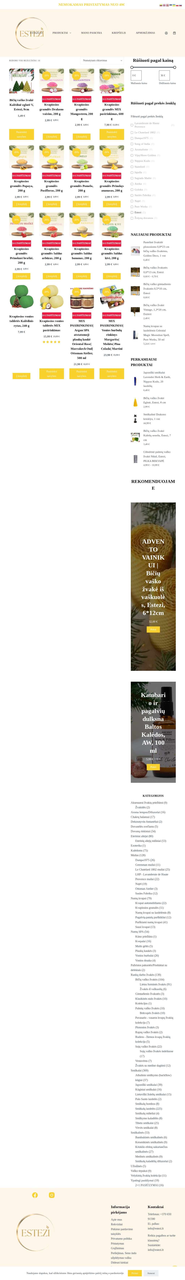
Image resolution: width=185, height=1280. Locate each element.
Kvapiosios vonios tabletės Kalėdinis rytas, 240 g (21, 321)
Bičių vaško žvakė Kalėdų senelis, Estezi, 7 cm (157, 435)
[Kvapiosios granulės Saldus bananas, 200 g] (81, 225)
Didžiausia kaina (167, 83)
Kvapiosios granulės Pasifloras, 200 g (51, 186)
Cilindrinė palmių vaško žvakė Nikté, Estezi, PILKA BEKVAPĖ (157, 456)
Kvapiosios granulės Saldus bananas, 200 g (81, 253)
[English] (164, 5)
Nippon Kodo (142, 160)
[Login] (166, 33)
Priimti (135, 1273)
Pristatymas (117, 1243)
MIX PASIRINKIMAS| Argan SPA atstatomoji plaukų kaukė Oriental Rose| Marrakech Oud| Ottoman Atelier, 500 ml (81, 339)
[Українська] (174, 5)
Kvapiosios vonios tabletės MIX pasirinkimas (52, 325)
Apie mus (116, 1219)
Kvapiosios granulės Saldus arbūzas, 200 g (51, 253)
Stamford (140, 166)
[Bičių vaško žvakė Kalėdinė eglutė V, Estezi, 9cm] (21, 81)
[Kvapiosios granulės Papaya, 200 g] (21, 157)
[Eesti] (171, 5)
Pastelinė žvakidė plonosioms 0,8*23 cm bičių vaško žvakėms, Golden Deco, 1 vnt (156, 249)
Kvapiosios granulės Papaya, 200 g (21, 186)
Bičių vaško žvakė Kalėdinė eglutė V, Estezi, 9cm (22, 104)
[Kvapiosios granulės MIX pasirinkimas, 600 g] (112, 81)
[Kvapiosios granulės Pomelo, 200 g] (81, 157)
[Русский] (180, 5)
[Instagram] (52, 1195)
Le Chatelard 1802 (145, 132)
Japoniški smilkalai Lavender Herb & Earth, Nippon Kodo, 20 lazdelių (157, 379)
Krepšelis (119, 33)
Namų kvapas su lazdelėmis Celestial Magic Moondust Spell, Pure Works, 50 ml (156, 333)
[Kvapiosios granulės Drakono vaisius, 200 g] (51, 81)
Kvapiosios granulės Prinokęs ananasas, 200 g (112, 186)
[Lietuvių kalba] (161, 5)
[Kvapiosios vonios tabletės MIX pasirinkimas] (51, 297)
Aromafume (141, 149)
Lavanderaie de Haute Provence (147, 125)
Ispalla (138, 172)
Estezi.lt (36, 33)
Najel (138, 201)
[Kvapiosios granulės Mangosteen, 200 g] (81, 81)
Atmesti (151, 1273)
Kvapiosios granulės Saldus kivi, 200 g (111, 253)
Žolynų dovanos (144, 218)
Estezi (138, 212)
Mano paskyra (91, 33)
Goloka (139, 189)
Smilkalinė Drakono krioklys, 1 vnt (154, 416)
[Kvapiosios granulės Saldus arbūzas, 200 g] (51, 225)
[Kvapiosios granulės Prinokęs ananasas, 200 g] (112, 157)
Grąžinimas (117, 1248)
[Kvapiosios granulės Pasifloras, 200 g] (51, 157)
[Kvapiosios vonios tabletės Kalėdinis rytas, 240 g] (21, 297)
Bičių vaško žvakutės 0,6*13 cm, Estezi (155, 270)
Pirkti (153, 629)
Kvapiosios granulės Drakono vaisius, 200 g (52, 109)
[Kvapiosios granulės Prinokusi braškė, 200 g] (21, 225)
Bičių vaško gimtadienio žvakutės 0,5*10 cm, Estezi (157, 289)
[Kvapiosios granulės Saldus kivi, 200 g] (112, 225)
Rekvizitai (116, 1224)
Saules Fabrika (143, 195)
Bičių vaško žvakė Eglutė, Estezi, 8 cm (154, 400)
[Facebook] (35, 1195)
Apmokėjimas (145, 33)
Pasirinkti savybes (21, 134)
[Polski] (177, 5)
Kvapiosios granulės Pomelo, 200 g (81, 186)
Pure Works (141, 206)
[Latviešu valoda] (167, 5)
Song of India (142, 143)
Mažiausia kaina (139, 83)
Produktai (60, 33)
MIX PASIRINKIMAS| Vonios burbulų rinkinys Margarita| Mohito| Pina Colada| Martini (111, 334)
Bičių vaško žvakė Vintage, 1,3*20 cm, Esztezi (154, 310)
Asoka (138, 183)
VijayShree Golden (145, 155)
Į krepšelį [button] (51, 136)
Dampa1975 (142, 138)
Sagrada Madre (143, 178)
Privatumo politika (121, 1238)
